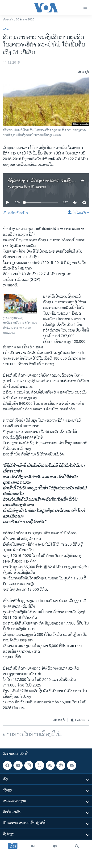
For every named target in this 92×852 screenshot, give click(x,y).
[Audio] (55, 846)
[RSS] (50, 765)
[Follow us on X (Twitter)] (39, 765)
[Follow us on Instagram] (28, 765)
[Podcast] (60, 765)
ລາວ (6, 29)
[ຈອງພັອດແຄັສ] (71, 765)
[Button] (83, 72)
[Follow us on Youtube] (17, 765)
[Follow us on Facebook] (7, 765)
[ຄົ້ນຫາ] (77, 846)
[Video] (32, 846)
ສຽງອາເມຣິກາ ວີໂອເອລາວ (29, 187)
